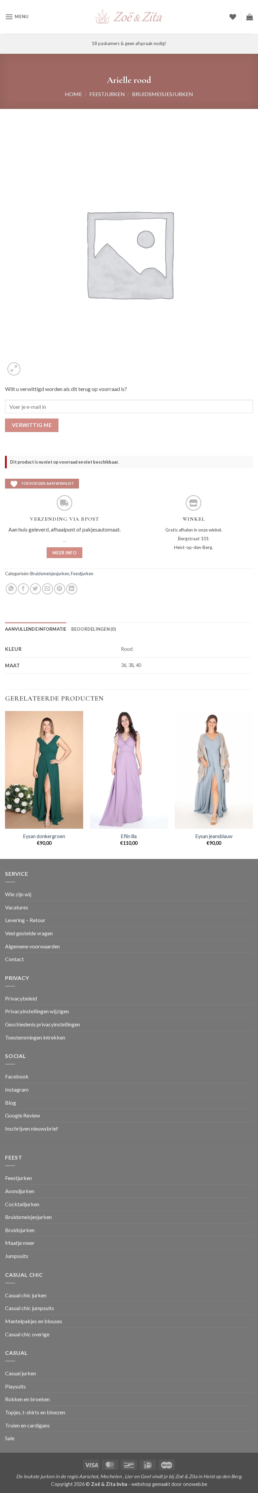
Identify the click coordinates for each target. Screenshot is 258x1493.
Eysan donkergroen (44, 836)
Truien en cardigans (27, 1425)
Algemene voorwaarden (32, 946)
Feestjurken (107, 94)
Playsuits (15, 1386)
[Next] (253, 784)
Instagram (17, 1089)
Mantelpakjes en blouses (33, 1321)
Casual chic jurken (25, 1295)
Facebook (17, 1076)
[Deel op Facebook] (23, 588)
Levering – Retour (25, 920)
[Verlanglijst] (232, 16)
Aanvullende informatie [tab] (36, 629)
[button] (17, 16)
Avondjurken (19, 1191)
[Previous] (5, 784)
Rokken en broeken (27, 1399)
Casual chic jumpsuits (29, 1308)
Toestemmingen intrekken (35, 1037)
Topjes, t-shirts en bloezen (35, 1412)
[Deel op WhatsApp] (11, 588)
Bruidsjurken (20, 1230)
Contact (14, 959)
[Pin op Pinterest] (59, 588)
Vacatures (16, 907)
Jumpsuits (16, 1256)
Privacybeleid (21, 998)
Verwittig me (32, 425)
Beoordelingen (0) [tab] (93, 629)
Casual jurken (20, 1373)
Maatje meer (20, 1243)
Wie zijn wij (18, 894)
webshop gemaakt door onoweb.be (169, 1484)
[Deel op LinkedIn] (71, 588)
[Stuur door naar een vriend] (47, 588)
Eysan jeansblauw (214, 836)
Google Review (22, 1115)
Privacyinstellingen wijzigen (37, 1011)
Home (73, 94)
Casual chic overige (27, 1334)
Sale (9, 1438)
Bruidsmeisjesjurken (162, 94)
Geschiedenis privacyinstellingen (42, 1024)
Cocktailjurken (22, 1204)
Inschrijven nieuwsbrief (31, 1128)
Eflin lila (129, 836)
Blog (10, 1102)
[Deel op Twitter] (35, 588)
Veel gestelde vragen (29, 933)
